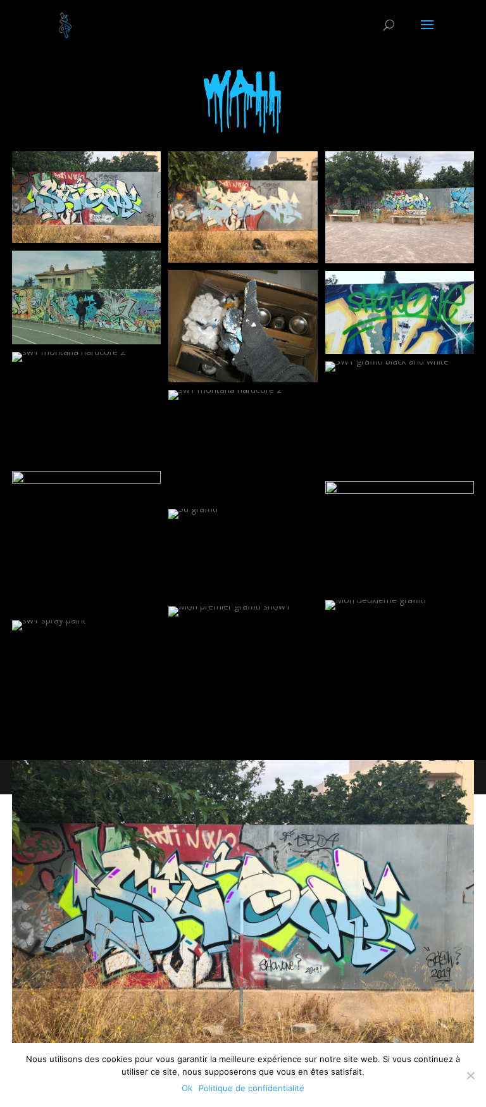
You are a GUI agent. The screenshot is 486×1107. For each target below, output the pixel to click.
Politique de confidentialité (251, 1088)
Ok (187, 1088)
